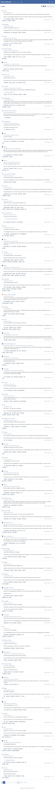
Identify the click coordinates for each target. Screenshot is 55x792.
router (10, 44)
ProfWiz (5, 562)
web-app (13, 20)
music (25, 273)
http (17, 479)
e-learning (17, 426)
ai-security (7, 350)
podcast (8, 275)
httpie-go (6, 471)
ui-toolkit (24, 582)
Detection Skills (7, 498)
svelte (23, 696)
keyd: (5, 701)
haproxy (13, 301)
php (24, 376)
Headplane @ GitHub (10, 760)
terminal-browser (8, 213)
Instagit (5, 432)
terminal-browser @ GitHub (11, 218)
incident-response (14, 505)
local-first (3, 209)
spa (7, 597)
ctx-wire (5, 382)
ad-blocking (6, 82)
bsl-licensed (15, 401)
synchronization (17, 209)
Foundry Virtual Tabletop (9, 174)
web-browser (20, 222)
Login (52, 2)
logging (13, 18)
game (19, 273)
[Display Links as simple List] (42, 6)
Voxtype (6, 713)
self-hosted (9, 20)
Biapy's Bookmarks (6, 2)
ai (4, 117)
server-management (5, 303)
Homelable (6, 279)
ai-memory (6, 614)
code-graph (7, 233)
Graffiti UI (6, 574)
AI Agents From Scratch (9, 418)
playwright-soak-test (9, 587)
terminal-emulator (5, 156)
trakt (20, 275)
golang (19, 32)
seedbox (12, 275)
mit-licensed (21, 18)
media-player (22, 735)
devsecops (18, 492)
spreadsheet (4, 195)
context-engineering (13, 233)
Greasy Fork (6, 74)
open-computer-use (8, 536)
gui (18, 401)
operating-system (5, 44)
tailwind (9, 673)
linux (7, 43)
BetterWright (7, 548)
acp (4, 465)
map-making (18, 287)
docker (9, 748)
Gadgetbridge (7, 98)
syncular (6, 199)
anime (11, 273)
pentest (21, 68)
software (24, 94)
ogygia (5, 688)
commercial (6, 181)
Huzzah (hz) (6, 356)
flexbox (9, 671)
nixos (12, 43)
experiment (13, 363)
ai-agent (11, 401)
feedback (5, 313)
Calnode (6, 252)
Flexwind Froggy (7, 664)
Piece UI (6, 768)
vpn (25, 762)
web (25, 209)
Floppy (5, 265)
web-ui (7, 764)
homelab (13, 287)
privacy (24, 82)
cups (4, 141)
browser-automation (13, 530)
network (3, 288)
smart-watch (4, 106)
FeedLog (6, 307)
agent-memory (6, 622)
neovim (15, 168)
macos (11, 94)
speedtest (15, 660)
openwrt (20, 43)
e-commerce (6, 451)
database (12, 207)
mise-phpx (6, 368)
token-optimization (21, 390)
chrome (19, 530)
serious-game (4, 673)
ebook (14, 273)
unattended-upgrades (15, 750)
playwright (20, 556)
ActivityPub (6, 333)
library (22, 207)
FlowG (5, 11)
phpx (3, 378)
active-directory (6, 570)
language (18, 363)
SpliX (5, 133)
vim (8, 170)
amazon (10, 82)
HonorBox (6, 444)
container (5, 748)
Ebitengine (6, 24)
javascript (12, 609)
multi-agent (19, 246)
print (3, 143)
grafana (5, 660)
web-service (10, 440)
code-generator (8, 363)
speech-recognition (22, 721)
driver (7, 141)
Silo (4, 405)
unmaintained (9, 480)
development (13, 648)
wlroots (13, 723)
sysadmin (19, 570)
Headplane (6, 754)
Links (14, 2)
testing (10, 597)
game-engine (15, 32)
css (4, 582)
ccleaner (5, 94)
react (14, 775)
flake (5, 168)
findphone (6, 677)
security (7, 70)
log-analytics (8, 18)
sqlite (12, 209)
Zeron (5, 239)
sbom (8, 494)
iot (16, 105)
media (22, 273)
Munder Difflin (7, 510)
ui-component (18, 775)
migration (11, 570)
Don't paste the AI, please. (10, 110)
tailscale (22, 762)
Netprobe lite (7, 652)
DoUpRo (6, 740)
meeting (21, 259)
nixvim (5, 160)
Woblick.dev (32, 788)
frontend (18, 207)
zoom (23, 261)
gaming (10, 181)
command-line (10, 479)
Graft (5, 226)
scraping (24, 556)
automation (6, 543)
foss (4, 18)
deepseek (13, 465)
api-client (5, 479)
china (18, 350)
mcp (3, 235)
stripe (3, 453)
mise (12, 376)
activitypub (6, 339)
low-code (16, 18)
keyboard (7, 709)
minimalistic (14, 451)
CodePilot (6, 394)
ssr (20, 696)
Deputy (5, 484)
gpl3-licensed (8, 154)
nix (9, 43)
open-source (4, 20)
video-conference (15, 261)
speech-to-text (4, 723)
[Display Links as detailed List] (44, 6)
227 (25, 782)
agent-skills (6, 505)
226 (21, 782)
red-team (3, 70)
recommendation (5, 329)
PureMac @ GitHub (10, 92)
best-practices (8, 117)
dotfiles (14, 56)
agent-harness (6, 246)
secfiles (5, 62)
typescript (22, 209)
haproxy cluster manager (10, 294)
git (4, 440)
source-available (23, 401)
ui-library (20, 582)
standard (14, 339)
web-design (6, 583)
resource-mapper (14, 288)
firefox (13, 82)
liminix (5, 36)
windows (10, 156)
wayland (9, 723)
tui (16, 222)
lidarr (7, 327)
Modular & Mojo (7, 640)
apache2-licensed (7, 32)
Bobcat (5, 147)
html (9, 609)
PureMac (6, 86)
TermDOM (6, 601)
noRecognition (7, 121)
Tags (21, 2)
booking (12, 259)
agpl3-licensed (6, 105)
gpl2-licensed (14, 141)
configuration (9, 56)
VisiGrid (5, 186)
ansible (5, 56)
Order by (51, 6)
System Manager (8, 48)
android (11, 105)
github (10, 451)
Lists (18, 2)
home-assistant (8, 287)
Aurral (5, 319)
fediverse (10, 339)
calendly (15, 259)
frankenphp (8, 376)
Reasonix (6, 457)
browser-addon (6, 530)
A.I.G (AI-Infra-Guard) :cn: (10, 343)
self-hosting (4, 290)
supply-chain (12, 494)
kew (5, 727)
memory (11, 595)
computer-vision (8, 129)
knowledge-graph (23, 233)
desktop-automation (12, 543)
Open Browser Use (8, 522)
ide (12, 412)
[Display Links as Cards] (45, 6)
